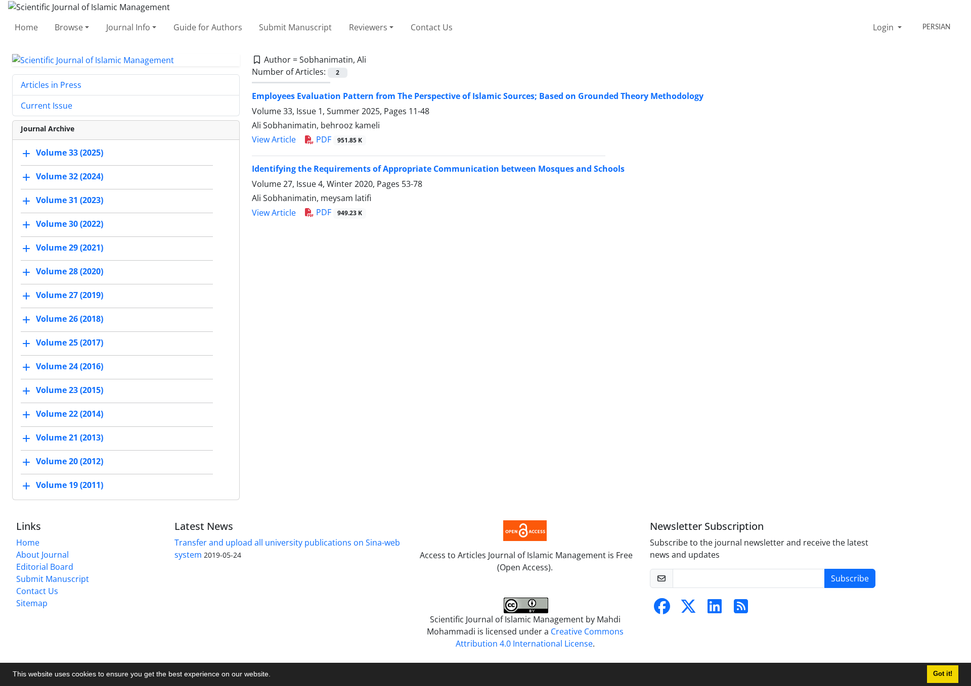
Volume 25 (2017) (69, 343)
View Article (274, 139)
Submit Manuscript (295, 27)
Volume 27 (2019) (69, 295)
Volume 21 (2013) (69, 438)
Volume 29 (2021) (69, 248)
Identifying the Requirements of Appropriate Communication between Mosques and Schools (438, 168)
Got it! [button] (942, 673)
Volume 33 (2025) (69, 153)
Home (26, 27)
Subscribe (850, 578)
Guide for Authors (207, 27)
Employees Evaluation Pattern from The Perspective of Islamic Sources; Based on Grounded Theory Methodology (477, 96)
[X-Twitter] (688, 609)
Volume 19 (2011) (69, 485)
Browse (69, 27)
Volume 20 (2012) (69, 461)
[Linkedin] (714, 609)
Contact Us (432, 27)
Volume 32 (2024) (69, 176)
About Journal (42, 554)
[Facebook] (662, 609)
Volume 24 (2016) (69, 366)
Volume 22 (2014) (69, 414)
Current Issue (46, 105)
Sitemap (32, 603)
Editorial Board (44, 566)
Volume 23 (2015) (69, 390)
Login (884, 27)
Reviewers (368, 27)
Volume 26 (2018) (69, 319)
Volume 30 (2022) (69, 224)
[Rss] (741, 609)
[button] (274, 675)
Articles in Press (51, 84)
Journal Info (128, 27)
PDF (338, 139)
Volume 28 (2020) (69, 271)
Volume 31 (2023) (69, 200)
